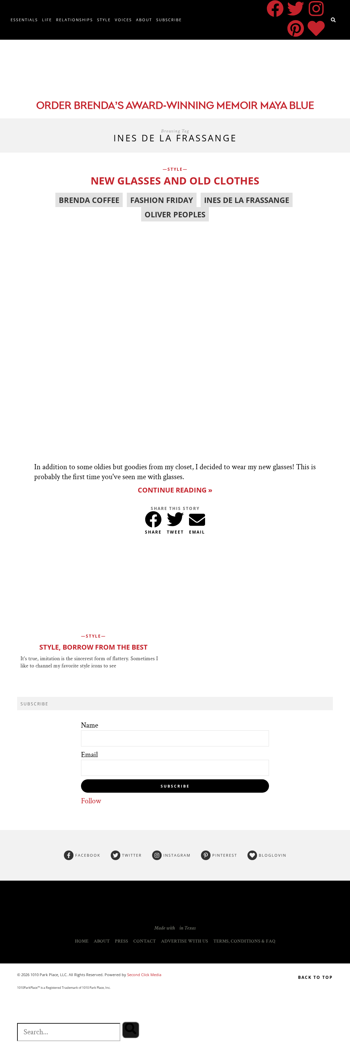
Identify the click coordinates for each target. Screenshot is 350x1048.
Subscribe (169, 19)
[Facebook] (275, 8)
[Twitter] (295, 8)
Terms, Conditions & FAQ (244, 941)
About (144, 19)
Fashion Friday (161, 200)
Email (89, 755)
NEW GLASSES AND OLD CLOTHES (175, 181)
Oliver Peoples (175, 214)
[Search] (130, 1030)
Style (104, 19)
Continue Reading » (175, 490)
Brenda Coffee (89, 200)
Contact (144, 941)
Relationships (74, 19)
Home (82, 941)
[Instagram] (316, 8)
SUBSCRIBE (175, 786)
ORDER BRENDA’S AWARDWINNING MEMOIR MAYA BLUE (175, 106)
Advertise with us (184, 941)
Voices (123, 19)
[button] (153, 518)
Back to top (315, 977)
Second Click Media (143, 974)
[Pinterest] (295, 28)
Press (121, 941)
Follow (91, 801)
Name (89, 725)
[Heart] (316, 28)
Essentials (24, 19)
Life (47, 19)
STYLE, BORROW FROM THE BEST (93, 647)
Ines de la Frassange (246, 200)
